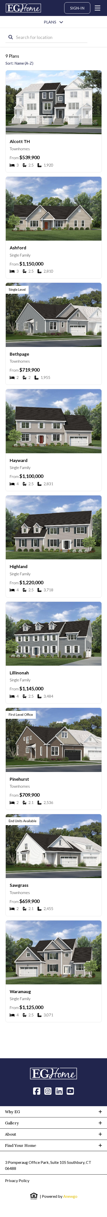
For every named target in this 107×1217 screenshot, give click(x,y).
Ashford (18, 247)
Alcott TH (20, 141)
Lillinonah (19, 672)
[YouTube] (70, 1091)
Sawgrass (19, 885)
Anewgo (70, 1196)
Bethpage (19, 354)
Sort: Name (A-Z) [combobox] (19, 63)
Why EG (12, 1111)
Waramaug (20, 991)
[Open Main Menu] (97, 8)
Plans (50, 21)
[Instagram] (48, 1091)
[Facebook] (36, 1091)
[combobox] (46, 37)
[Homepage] (23, 8)
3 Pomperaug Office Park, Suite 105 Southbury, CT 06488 (48, 1165)
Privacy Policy (17, 1180)
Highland (18, 566)
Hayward (18, 460)
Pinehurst (19, 779)
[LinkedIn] (59, 1091)
